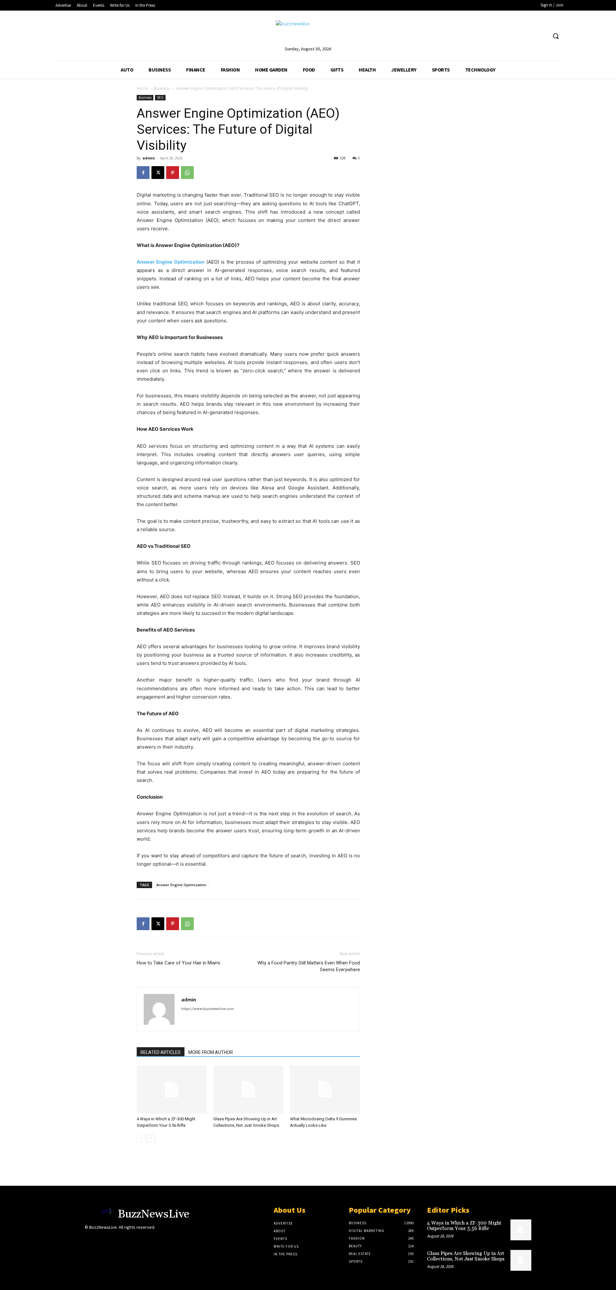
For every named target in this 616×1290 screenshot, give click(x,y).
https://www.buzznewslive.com (207, 1008)
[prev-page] (141, 1138)
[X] (157, 172)
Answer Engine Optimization (181, 884)
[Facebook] (143, 172)
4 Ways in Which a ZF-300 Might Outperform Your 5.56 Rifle (464, 1226)
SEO (160, 97)
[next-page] (151, 1138)
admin (148, 158)
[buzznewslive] (308, 32)
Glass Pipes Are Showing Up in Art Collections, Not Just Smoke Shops (465, 1256)
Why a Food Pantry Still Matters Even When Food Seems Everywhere (308, 966)
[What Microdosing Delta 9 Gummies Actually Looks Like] (325, 1089)
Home (142, 88)
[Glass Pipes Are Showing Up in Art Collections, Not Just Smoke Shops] (248, 1089)
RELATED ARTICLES (161, 1052)
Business (162, 88)
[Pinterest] (172, 172)
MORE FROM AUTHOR (210, 1052)
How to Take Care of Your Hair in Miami (178, 963)
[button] (555, 36)
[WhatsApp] (187, 172)
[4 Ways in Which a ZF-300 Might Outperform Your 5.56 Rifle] (172, 1089)
